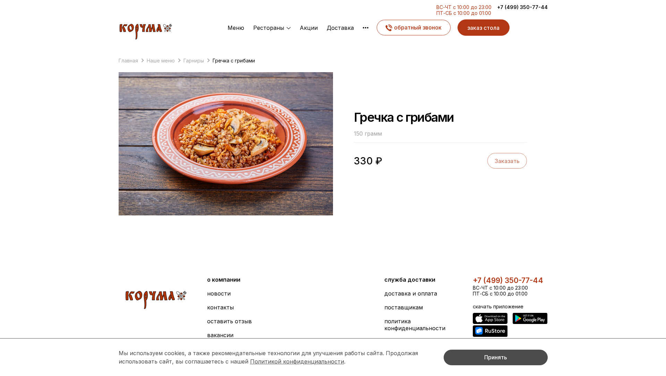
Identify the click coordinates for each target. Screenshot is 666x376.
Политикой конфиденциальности (297, 361)
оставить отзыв (229, 321)
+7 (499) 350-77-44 (522, 7)
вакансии (220, 335)
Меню (236, 27)
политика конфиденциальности (414, 325)
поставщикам (403, 307)
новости (219, 293)
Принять (495, 357)
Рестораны (268, 27)
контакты (220, 307)
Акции (309, 27)
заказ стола (483, 27)
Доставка (340, 27)
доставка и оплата (410, 293)
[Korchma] (145, 29)
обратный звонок (418, 27)
